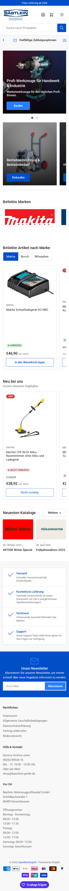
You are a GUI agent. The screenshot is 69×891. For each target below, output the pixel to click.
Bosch (25, 256)
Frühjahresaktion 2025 (50, 550)
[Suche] (62, 28)
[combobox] (34, 28)
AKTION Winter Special (17, 550)
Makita (10, 256)
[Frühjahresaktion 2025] (51, 529)
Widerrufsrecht (12, 736)
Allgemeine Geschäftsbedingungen (25, 720)
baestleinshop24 (27, 862)
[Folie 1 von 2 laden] (32, 117)
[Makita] (30, 217)
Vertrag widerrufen (14, 731)
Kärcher (10, 447)
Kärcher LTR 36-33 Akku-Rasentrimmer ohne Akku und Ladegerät (25, 455)
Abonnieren (55, 686)
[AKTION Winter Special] (18, 529)
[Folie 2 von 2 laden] (36, 117)
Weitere (53, 512)
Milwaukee (41, 256)
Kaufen (18, 105)
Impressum (10, 715)
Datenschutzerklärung (17, 726)
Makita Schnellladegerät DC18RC (27, 310)
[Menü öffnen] (62, 14)
